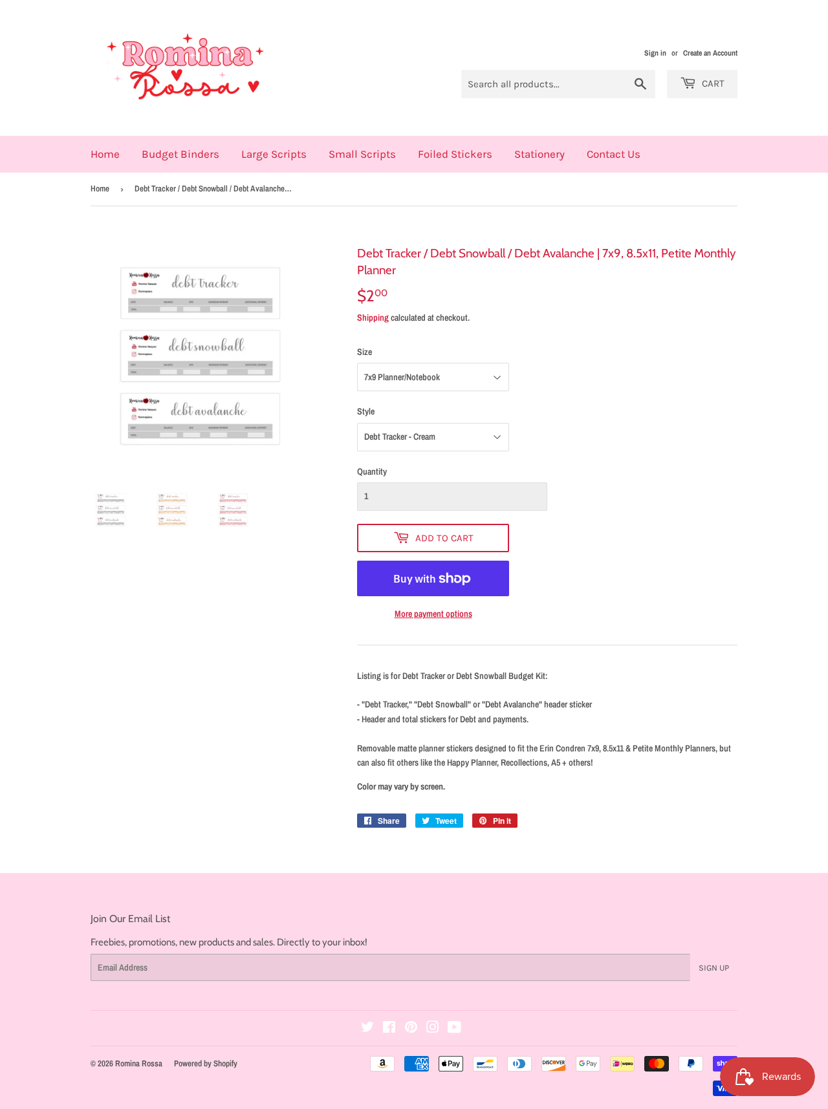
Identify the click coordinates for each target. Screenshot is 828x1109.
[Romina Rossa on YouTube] (454, 1029)
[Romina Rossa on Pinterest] (411, 1029)
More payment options (433, 613)
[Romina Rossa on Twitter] (367, 1029)
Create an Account (710, 53)
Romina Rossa (138, 1063)
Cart (711, 83)
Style (366, 411)
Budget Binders (180, 153)
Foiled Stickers (455, 153)
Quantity (372, 471)
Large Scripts (274, 153)
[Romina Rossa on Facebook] (389, 1029)
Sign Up (714, 968)
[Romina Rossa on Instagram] (432, 1029)
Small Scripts (362, 153)
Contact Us (613, 153)
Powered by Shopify (205, 1063)
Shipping (373, 317)
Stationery (539, 153)
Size (364, 352)
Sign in (655, 53)
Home (105, 153)
